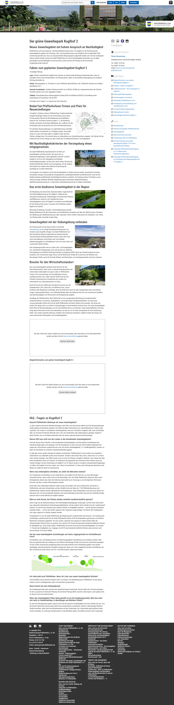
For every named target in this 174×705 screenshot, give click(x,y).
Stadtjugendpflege (65, 689)
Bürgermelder (63, 639)
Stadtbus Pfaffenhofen (66, 668)
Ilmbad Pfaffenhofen (95, 668)
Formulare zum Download (67, 646)
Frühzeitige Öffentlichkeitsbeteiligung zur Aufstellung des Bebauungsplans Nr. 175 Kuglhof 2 (126, 159)
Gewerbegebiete (118, 132)
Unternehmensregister (95, 644)
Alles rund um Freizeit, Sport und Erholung (99, 663)
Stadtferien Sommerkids (67, 700)
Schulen (61, 693)
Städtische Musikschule (67, 702)
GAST (116, 2)
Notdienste (62, 659)
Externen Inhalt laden (67, 341)
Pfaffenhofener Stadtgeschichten (70, 670)
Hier (47, 101)
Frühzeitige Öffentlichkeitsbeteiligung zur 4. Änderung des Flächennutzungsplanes (125, 151)
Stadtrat (61, 671)
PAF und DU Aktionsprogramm (69, 666)
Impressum (44, 648)
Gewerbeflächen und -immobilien (99, 633)
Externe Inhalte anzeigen (67, 392)
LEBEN (110, 2)
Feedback (116, 45)
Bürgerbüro (62, 635)
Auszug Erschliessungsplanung (123, 109)
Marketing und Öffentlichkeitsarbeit (70, 657)
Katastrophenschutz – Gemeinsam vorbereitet (70, 650)
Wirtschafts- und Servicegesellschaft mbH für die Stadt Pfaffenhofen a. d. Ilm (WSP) (101, 651)
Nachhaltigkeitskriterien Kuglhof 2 (124, 115)
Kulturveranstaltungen (125, 637)
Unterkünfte (121, 650)
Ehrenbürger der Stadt (66, 641)
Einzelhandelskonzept (95, 630)
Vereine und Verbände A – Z (97, 678)
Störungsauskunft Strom (67, 677)
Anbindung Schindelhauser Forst (124, 100)
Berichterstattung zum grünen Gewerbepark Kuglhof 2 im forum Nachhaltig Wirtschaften (124, 143)
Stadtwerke (92, 639)
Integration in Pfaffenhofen (68, 688)
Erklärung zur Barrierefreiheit (39, 653)
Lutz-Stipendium (123, 639)
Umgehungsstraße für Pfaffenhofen (125, 138)
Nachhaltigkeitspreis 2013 (97, 637)
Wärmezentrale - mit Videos (97, 648)
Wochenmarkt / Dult (95, 657)
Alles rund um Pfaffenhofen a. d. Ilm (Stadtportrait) (71, 629)
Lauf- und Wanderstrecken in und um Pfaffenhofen (100, 674)
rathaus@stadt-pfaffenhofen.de (44, 645)
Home (31, 648)
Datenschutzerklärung (70, 336)
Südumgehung (34, 229)
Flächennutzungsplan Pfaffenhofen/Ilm (126, 129)
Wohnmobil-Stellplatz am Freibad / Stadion (129, 652)
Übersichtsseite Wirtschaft (122, 135)
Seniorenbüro (63, 695)
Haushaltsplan (63, 648)
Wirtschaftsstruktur (94, 655)
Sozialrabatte (63, 697)
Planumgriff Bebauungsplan (122, 94)
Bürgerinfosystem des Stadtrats (69, 637)
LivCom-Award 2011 (65, 655)
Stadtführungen (123, 644)
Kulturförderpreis (123, 635)
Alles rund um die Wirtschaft (97, 628)
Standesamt (63, 675)
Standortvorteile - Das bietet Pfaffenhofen (97, 641)
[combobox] (78, 2)
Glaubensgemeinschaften (126, 630)
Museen (120, 641)
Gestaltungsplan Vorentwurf (122, 97)
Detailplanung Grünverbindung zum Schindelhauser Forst (125, 105)
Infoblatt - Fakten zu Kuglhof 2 (123, 86)
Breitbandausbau (64, 633)
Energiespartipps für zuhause (98, 632)
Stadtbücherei (63, 698)
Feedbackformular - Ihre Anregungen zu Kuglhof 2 (126, 90)
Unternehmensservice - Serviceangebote (101, 646)
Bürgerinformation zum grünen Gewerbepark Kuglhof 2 (123, 81)
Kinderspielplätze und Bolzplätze (99, 671)
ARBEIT (123, 2)
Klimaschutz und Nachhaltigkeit (98, 635)
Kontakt (36, 648)
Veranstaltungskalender (96, 677)
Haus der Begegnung (124, 632)
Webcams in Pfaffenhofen (67, 679)
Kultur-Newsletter (123, 633)
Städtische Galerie (124, 646)
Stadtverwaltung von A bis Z (68, 673)
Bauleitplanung (118, 126)
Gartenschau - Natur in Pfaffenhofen (100, 669)
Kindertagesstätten (65, 691)
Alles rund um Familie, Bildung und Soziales (70, 685)
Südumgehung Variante (121, 112)
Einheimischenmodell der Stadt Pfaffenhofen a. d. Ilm (69, 643)
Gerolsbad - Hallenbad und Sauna (99, 666)
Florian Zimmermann (118, 56)
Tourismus (121, 648)
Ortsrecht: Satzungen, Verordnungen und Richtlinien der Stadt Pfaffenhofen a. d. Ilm (72, 662)
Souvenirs (121, 642)
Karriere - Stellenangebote (67, 653)
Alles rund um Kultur (124, 628)
